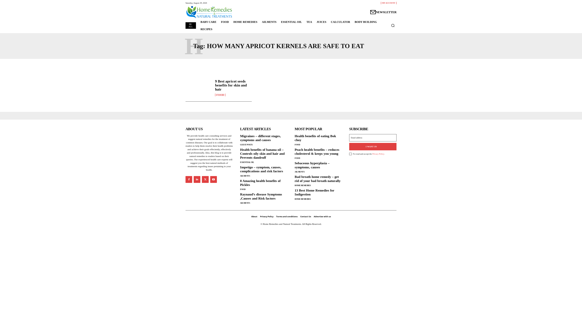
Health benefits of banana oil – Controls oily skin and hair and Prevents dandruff (262, 154)
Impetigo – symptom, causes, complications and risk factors (261, 169)
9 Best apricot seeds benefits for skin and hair (231, 85)
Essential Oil (247, 162)
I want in (371, 146)
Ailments (245, 176)
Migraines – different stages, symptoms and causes (260, 138)
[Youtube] (213, 179)
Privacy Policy (378, 154)
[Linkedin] (197, 179)
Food (220, 95)
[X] (205, 179)
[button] (392, 25)
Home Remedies (303, 185)
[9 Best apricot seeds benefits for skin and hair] (199, 87)
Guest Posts (246, 145)
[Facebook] (189, 179)
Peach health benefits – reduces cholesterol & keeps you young (317, 151)
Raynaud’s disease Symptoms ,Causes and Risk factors (261, 196)
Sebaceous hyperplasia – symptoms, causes (312, 165)
